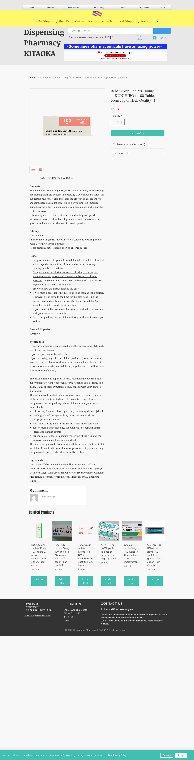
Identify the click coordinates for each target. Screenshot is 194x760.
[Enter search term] (162, 31)
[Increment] (121, 122)
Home (33, 77)
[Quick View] (39, 531)
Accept (181, 755)
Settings (167, 755)
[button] (50, 7)
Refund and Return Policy (38, 609)
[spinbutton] (117, 122)
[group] (97, 554)
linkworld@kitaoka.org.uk (117, 609)
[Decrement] (113, 122)
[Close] (190, 755)
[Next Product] (169, 530)
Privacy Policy (119, 755)
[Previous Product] (24, 530)
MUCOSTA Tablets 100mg (58, 178)
